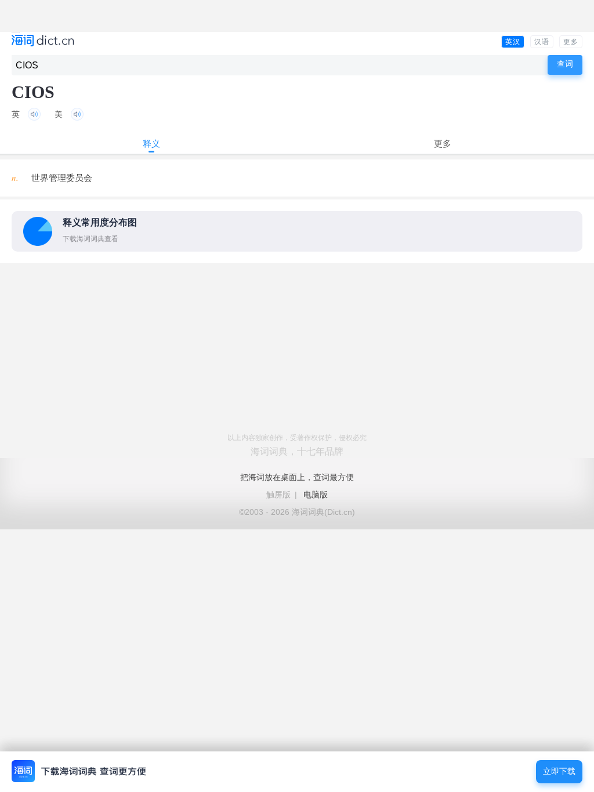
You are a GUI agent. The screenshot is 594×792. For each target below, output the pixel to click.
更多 (570, 42)
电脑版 (315, 494)
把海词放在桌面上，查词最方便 (297, 477)
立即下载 (559, 771)
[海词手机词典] (43, 41)
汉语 (541, 42)
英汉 (512, 42)
